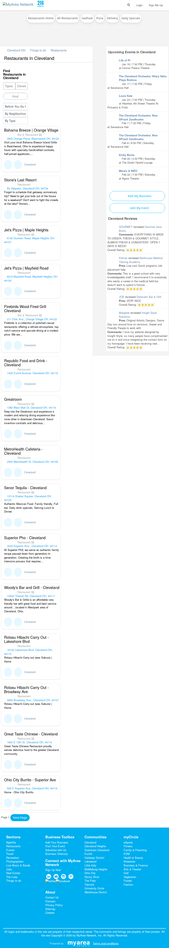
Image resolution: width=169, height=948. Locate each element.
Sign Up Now (53, 870)
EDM (127, 854)
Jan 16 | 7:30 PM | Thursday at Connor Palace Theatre (137, 64)
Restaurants (59, 50)
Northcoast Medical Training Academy (141, 260)
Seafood (87, 18)
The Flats (90, 881)
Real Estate (13, 873)
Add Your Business (56, 842)
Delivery (112, 18)
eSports (128, 842)
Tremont (89, 884)
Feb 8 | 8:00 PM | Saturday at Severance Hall (132, 141)
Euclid (88, 854)
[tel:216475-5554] (18, 252)
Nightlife (11, 842)
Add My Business (139, 196)
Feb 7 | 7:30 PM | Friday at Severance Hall (132, 121)
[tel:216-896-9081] (18, 164)
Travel (9, 854)
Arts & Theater (132, 869)
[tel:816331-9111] (18, 214)
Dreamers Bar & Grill (148, 297)
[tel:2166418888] (18, 718)
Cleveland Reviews (122, 218)
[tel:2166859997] (18, 764)
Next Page (20, 818)
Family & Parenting (135, 850)
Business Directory (56, 854)
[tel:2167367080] (18, 433)
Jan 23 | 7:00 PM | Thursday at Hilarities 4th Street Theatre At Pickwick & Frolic (132, 101)
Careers (50, 913)
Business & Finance (136, 865)
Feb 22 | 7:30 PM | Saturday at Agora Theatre (137, 174)
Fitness (128, 846)
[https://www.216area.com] (19, 3)
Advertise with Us (55, 850)
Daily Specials (130, 18)
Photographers (14, 861)
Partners (50, 901)
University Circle (94, 888)
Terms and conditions (106, 943)
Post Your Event (55, 846)
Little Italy (90, 865)
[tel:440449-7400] (18, 291)
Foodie (128, 881)
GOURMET (126, 227)
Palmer (123, 258)
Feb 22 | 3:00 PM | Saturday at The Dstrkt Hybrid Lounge (137, 158)
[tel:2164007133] (18, 384)
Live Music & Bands (18, 865)
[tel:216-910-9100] (18, 345)
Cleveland (29, 164)
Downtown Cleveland (96, 850)
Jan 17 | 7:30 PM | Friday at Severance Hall (137, 82)
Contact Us (52, 897)
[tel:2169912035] (18, 522)
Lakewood (90, 861)
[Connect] (8, 164)
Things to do (38, 50)
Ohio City (90, 873)
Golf (126, 873)
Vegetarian (130, 877)
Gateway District (94, 858)
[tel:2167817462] (18, 572)
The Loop (11, 877)
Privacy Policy (54, 905)
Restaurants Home (41, 18)
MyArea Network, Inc (89, 935)
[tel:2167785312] (18, 472)
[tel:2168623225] (18, 803)
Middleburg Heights (95, 869)
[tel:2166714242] (18, 622)
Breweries (129, 861)
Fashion (128, 884)
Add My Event (139, 208)
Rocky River (91, 877)
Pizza (99, 18)
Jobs (9, 869)
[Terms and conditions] (78, 943)
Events (10, 850)
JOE (121, 297)
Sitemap (50, 909)
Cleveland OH (15, 50)
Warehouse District (95, 892)
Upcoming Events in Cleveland (132, 52)
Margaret (124, 313)
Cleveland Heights (95, 846)
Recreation (12, 858)
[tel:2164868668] (18, 672)
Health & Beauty (133, 858)
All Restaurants (67, 18)
